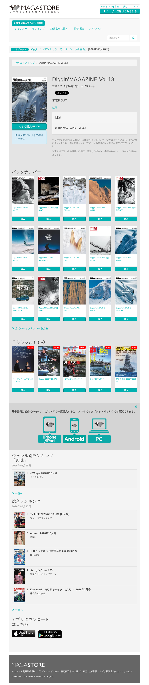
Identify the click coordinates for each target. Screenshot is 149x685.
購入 (23, 219)
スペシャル (95, 28)
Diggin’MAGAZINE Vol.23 (97, 209)
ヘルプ (135, 6)
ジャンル (20, 28)
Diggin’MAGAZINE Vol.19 (72, 309)
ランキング (38, 28)
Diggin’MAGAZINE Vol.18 (97, 309)
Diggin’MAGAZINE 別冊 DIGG (48, 309)
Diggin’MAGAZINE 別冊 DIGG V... (126, 209)
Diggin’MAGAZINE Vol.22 (20, 259)
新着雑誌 (79, 28)
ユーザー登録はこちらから (121, 11)
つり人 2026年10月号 (73, 379)
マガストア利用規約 (21, 671)
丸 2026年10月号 (97, 379)
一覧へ (18, 493)
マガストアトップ (25, 62)
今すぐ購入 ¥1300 (29, 126)
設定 (125, 6)
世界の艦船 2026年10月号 (126, 380)
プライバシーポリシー (48, 671)
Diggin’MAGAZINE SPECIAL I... (46, 259)
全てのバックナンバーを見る (31, 328)
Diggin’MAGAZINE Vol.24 (72, 209)
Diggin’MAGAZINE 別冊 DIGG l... (48, 209)
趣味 (54, 107)
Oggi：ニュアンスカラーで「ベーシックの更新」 (59, 49)
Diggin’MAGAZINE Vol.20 (123, 259)
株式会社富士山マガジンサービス (116, 671)
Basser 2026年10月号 (48, 379)
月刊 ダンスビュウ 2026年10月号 (23, 380)
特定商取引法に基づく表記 (74, 671)
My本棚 (115, 6)
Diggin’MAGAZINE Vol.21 (72, 259)
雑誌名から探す (59, 28)
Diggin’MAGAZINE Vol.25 (20, 209)
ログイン (105, 6)
